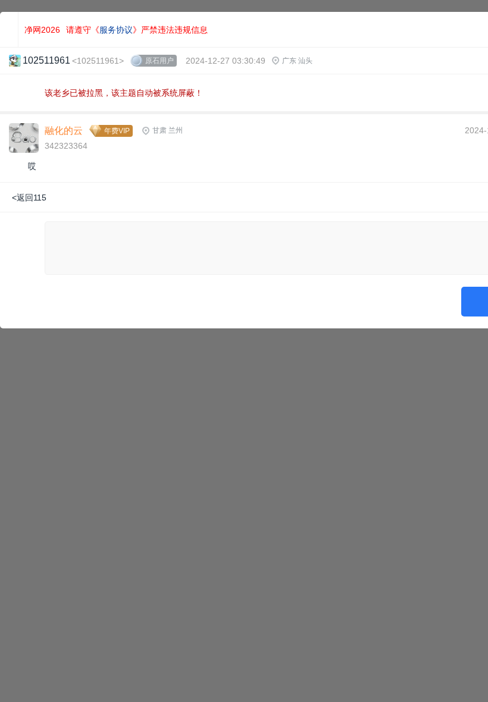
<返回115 (29, 197)
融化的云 (64, 131)
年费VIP (117, 131)
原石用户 (159, 61)
